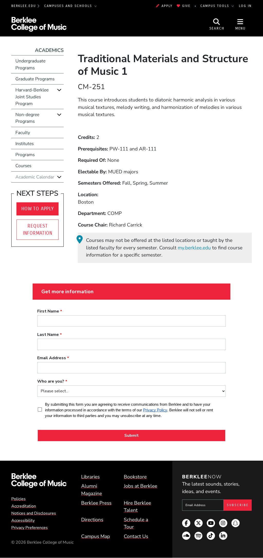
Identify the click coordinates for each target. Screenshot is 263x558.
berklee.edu (23, 6)
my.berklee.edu (194, 247)
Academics (49, 50)
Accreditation (23, 506)
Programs (25, 155)
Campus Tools (215, 6)
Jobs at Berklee (140, 486)
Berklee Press (96, 503)
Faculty (22, 132)
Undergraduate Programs (30, 64)
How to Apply (37, 209)
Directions (92, 519)
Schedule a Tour (136, 523)
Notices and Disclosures (33, 513)
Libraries (90, 477)
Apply (167, 6)
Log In (245, 6)
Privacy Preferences (29, 528)
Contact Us (136, 536)
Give (186, 6)
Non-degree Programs (27, 117)
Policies (18, 499)
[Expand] (59, 89)
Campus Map (95, 536)
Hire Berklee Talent (137, 507)
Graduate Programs (34, 79)
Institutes (24, 143)
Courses (23, 166)
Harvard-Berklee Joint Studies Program (32, 97)
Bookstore (135, 477)
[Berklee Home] (39, 480)
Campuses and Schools (68, 6)
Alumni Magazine (91, 490)
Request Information (37, 229)
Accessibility (23, 520)
